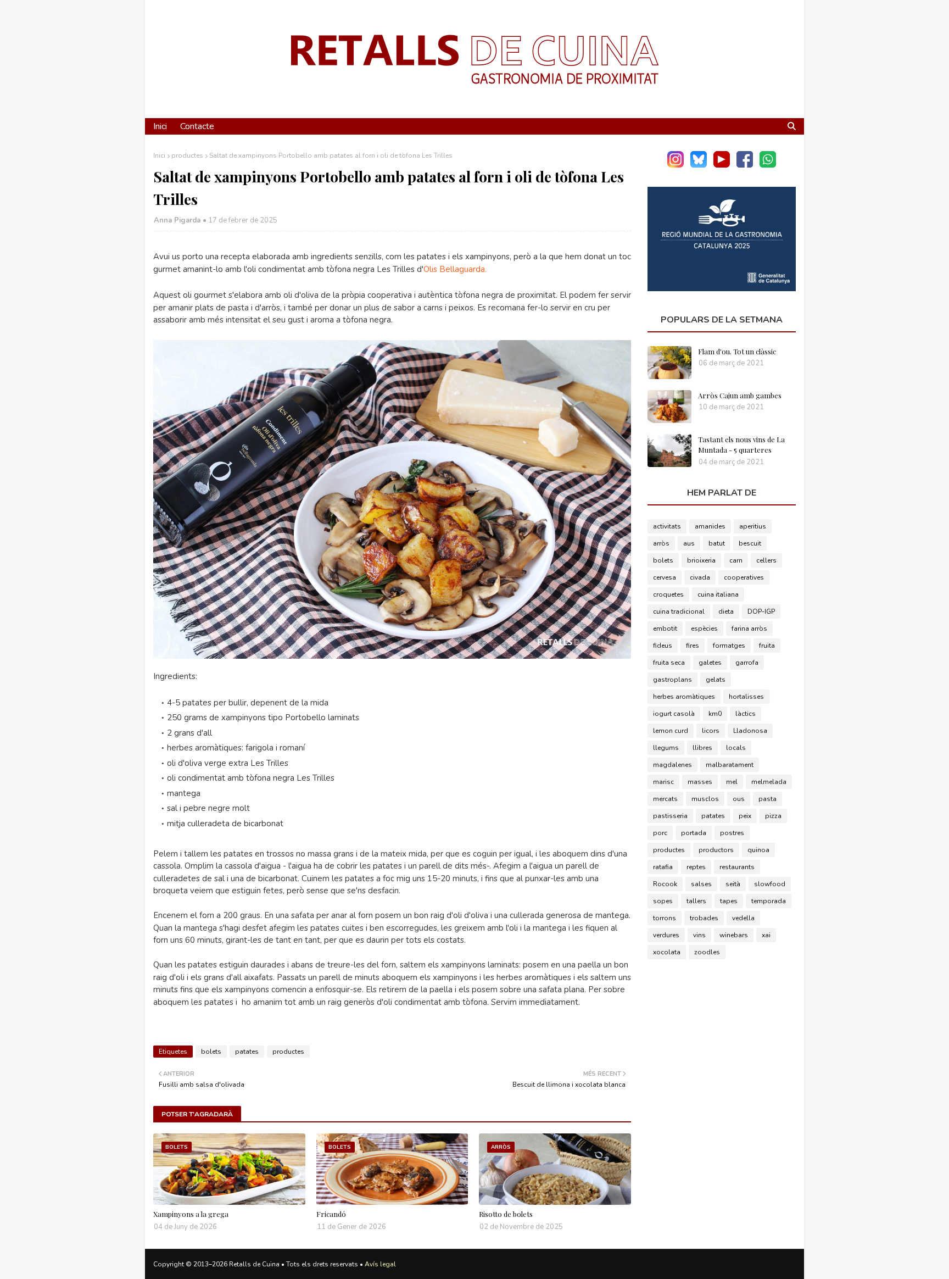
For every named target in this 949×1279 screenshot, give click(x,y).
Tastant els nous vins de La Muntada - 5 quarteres (741, 445)
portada (693, 832)
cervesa (664, 577)
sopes (663, 901)
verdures (666, 935)
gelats (715, 679)
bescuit (750, 543)
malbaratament (729, 764)
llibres (702, 747)
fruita (767, 645)
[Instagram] (675, 165)
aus (689, 543)
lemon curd (670, 730)
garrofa (746, 662)
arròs (661, 543)
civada (700, 577)
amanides (710, 526)
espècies (704, 628)
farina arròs (749, 628)
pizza (773, 815)
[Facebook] (744, 165)
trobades (704, 918)
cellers (766, 560)
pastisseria (670, 815)
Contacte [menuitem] (197, 126)
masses (700, 781)
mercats (665, 798)
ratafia (663, 867)
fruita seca (669, 662)
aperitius (752, 526)
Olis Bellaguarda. (455, 269)
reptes (696, 867)
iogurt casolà (674, 713)
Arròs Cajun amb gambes (739, 395)
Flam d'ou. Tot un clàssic (737, 351)
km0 (715, 713)
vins (699, 935)
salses (701, 884)
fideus (662, 645)
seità (732, 884)
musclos (705, 798)
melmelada (768, 781)
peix (745, 815)
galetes (710, 662)
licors (710, 730)
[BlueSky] (698, 165)
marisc (663, 781)
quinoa (758, 850)
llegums (666, 747)
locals (736, 747)
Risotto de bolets (506, 1214)
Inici (159, 155)
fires (692, 645)
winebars (733, 935)
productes (187, 155)
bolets (211, 1051)
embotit (665, 628)
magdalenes (672, 764)
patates (247, 1051)
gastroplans (672, 679)
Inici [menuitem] (160, 126)
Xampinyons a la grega (190, 1214)
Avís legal (380, 1264)
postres (732, 832)
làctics (745, 713)
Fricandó (331, 1214)
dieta (726, 611)
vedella (743, 918)
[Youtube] (721, 165)
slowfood (769, 884)
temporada (768, 901)
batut (716, 543)
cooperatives (744, 577)
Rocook (665, 884)
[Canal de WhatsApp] (768, 165)
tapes (729, 901)
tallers (696, 901)
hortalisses (746, 696)
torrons (664, 918)
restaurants (737, 867)
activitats (667, 526)
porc (660, 832)
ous (739, 798)
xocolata (666, 952)
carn (736, 560)
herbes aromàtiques (684, 696)
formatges (729, 645)
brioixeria (701, 560)
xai (766, 935)
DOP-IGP (761, 611)
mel (732, 781)
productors (716, 850)
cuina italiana (718, 594)
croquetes (668, 594)
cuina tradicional (679, 611)
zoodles (707, 952)
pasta (767, 798)
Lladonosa (750, 730)
